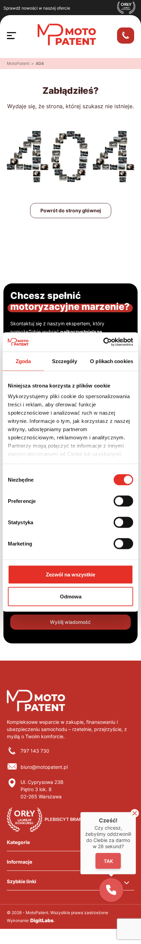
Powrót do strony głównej (70, 210)
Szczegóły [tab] (64, 361)
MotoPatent (18, 63)
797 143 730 (35, 751)
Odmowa (70, 596)
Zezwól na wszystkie (70, 574)
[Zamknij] (134, 813)
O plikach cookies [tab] (111, 361)
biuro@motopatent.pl (44, 767)
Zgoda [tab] (23, 361)
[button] (111, 890)
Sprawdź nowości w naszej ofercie (36, 8)
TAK (108, 861)
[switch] (123, 500)
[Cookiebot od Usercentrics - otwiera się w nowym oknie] (103, 342)
